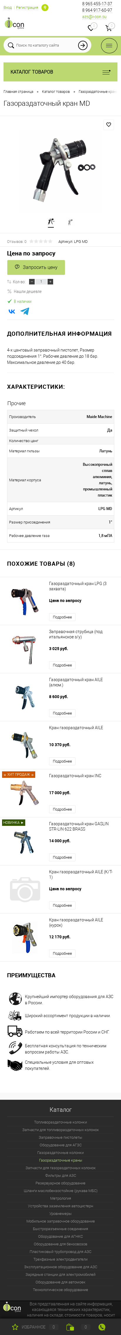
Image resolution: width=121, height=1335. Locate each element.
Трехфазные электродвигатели (60, 1259)
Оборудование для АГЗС (61, 1145)
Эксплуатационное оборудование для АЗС (60, 1267)
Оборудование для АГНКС (60, 1236)
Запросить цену (40, 267)
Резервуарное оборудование (60, 1183)
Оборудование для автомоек (60, 1282)
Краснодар (44, 7)
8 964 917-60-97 (97, 10)
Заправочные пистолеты (60, 1137)
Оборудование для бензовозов (60, 1244)
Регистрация (27, 7)
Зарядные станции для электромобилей (60, 1274)
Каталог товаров (32, 72)
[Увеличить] (60, 171)
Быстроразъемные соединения (60, 1229)
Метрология (60, 1198)
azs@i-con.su (94, 16)
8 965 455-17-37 (97, 3)
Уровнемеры (60, 1213)
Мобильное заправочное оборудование (60, 1221)
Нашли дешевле (28, 291)
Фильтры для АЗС (60, 1175)
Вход (8, 7)
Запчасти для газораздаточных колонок (61, 1168)
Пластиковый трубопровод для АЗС (60, 1251)
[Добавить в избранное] (108, 125)
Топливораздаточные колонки (60, 1122)
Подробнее (62, 617)
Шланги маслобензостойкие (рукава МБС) (61, 1191)
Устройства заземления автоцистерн (60, 1206)
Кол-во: (19, 281)
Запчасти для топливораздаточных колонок (60, 1130)
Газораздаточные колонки (60, 1152)
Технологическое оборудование (60, 1290)
